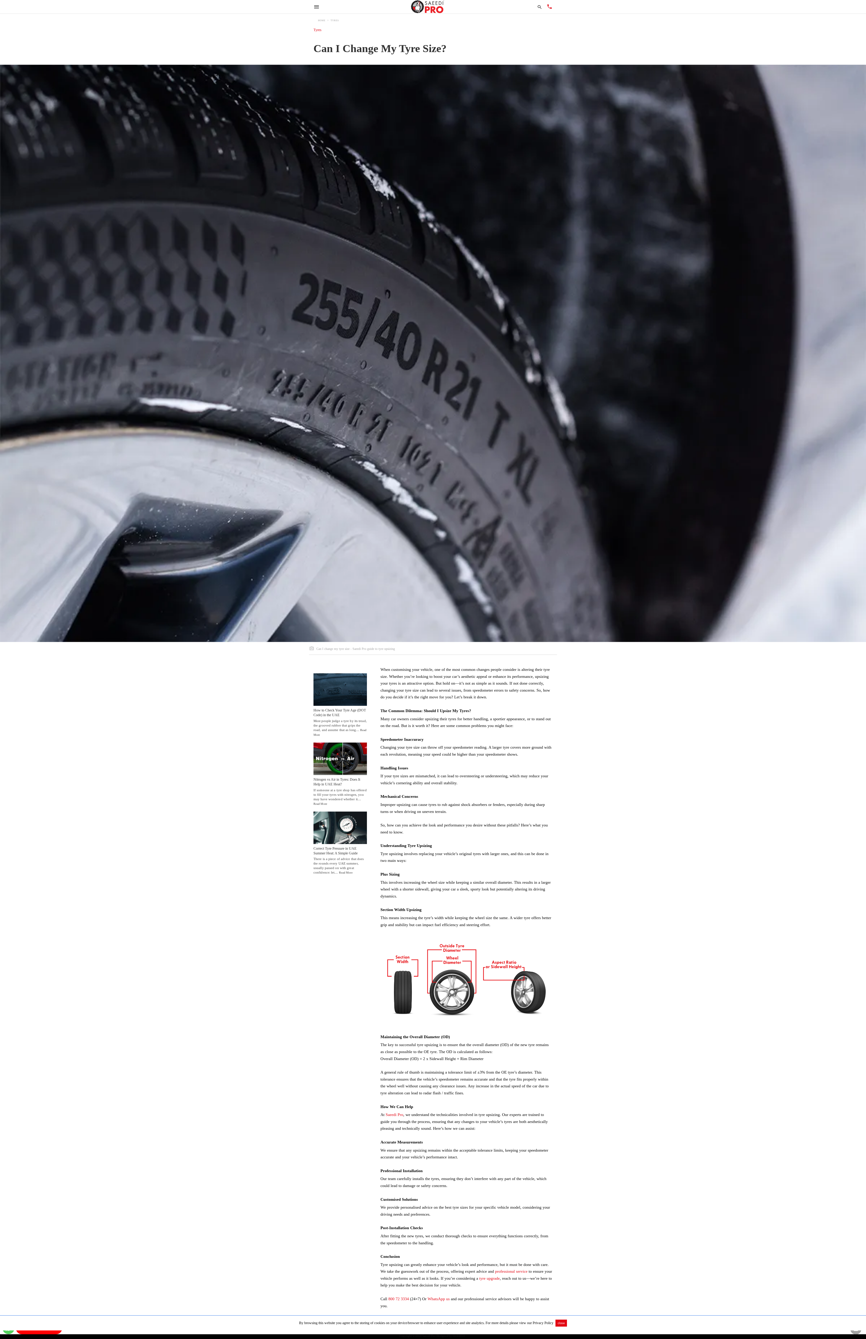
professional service (511, 1271)
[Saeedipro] (427, 6)
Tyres (335, 20)
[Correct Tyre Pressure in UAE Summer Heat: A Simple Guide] (340, 828)
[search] (539, 7)
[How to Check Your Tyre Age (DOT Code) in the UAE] (340, 689)
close (561, 1323)
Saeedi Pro (394, 1114)
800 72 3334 (398, 1299)
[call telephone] (550, 7)
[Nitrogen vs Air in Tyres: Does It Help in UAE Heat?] (340, 759)
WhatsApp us (439, 1299)
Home (321, 20)
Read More (320, 803)
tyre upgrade (489, 1278)
